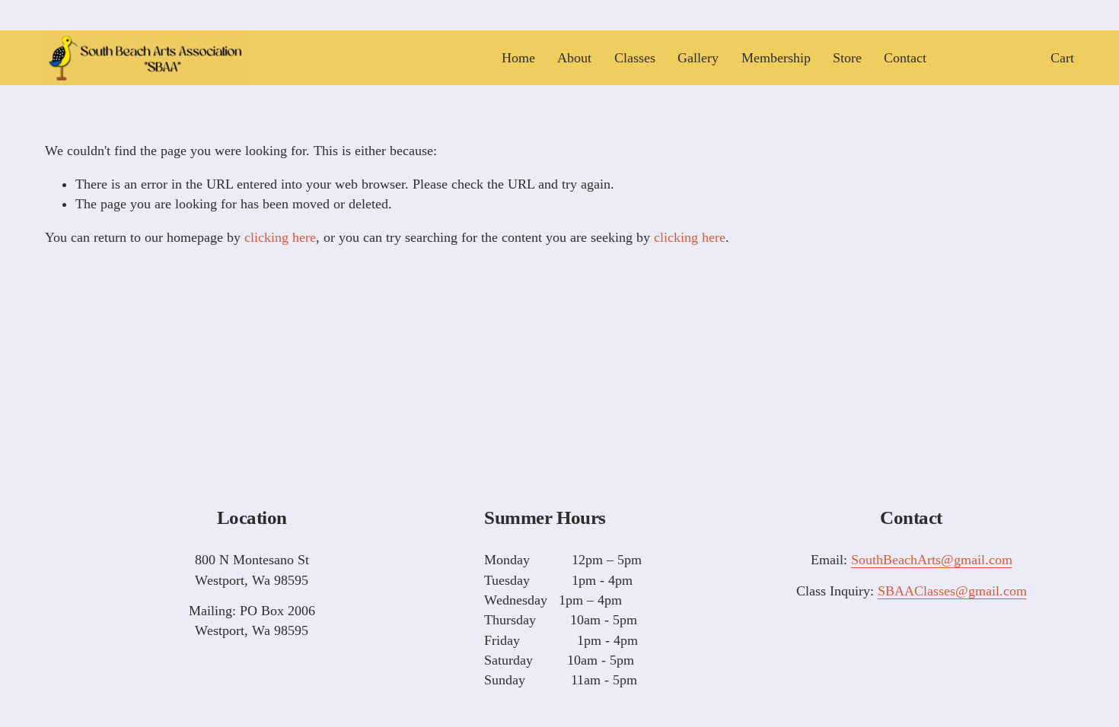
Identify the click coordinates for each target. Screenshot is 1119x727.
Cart (1062, 57)
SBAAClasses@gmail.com (952, 590)
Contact (905, 57)
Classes (634, 57)
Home (518, 57)
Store (847, 57)
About (574, 57)
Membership (776, 57)
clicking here (280, 237)
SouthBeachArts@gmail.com (931, 559)
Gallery (698, 57)
